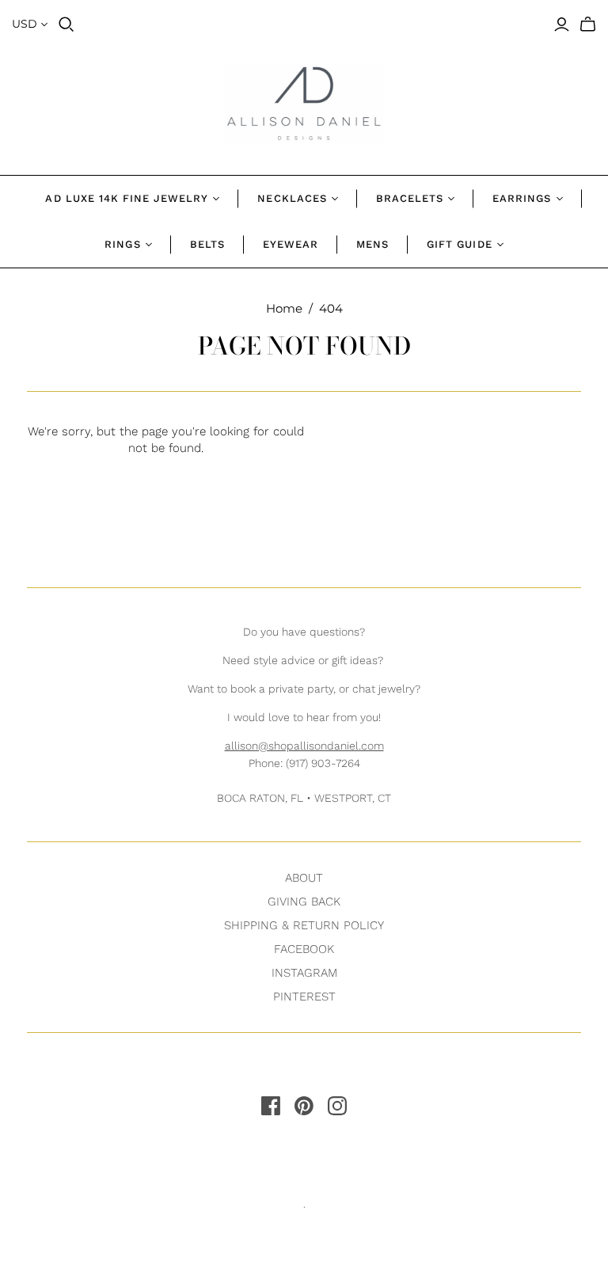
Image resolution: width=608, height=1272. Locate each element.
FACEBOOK (304, 949)
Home (284, 308)
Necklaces (291, 198)
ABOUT (304, 878)
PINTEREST (304, 996)
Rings (122, 244)
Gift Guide (459, 244)
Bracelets (409, 198)
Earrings (521, 198)
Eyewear (290, 244)
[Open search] (66, 24)
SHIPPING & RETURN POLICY (304, 925)
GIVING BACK (304, 901)
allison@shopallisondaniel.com (304, 745)
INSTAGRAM (304, 973)
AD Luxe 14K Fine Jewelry (126, 198)
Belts (207, 244)
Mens (372, 244)
